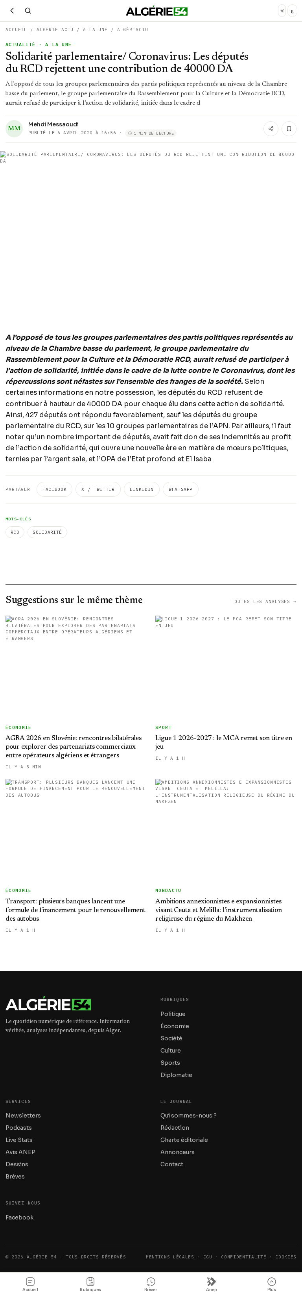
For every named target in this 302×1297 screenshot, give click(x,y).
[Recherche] (27, 10)
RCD (15, 532)
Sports (170, 1062)
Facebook (54, 489)
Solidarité (47, 532)
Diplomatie (176, 1075)
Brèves (15, 1176)
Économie (174, 1026)
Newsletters (23, 1115)
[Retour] (12, 10)
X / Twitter (97, 489)
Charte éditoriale (184, 1139)
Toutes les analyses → (264, 601)
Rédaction (174, 1127)
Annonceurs (177, 1152)
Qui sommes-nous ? (188, 1115)
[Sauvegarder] (289, 128)
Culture (170, 1050)
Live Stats (19, 1139)
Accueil (16, 29)
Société (171, 1038)
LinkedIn (142, 489)
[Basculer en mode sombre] (282, 10)
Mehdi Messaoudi (53, 124)
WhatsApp (181, 489)
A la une (95, 29)
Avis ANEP (20, 1152)
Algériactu (132, 29)
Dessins (17, 1164)
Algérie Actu (55, 29)
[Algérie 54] (157, 11)
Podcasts (19, 1127)
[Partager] (270, 128)
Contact (171, 1164)
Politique (173, 1014)
